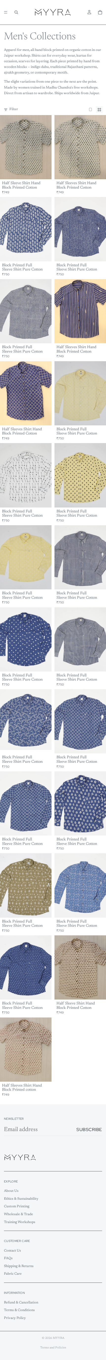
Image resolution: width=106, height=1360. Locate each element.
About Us (11, 1191)
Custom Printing (16, 1206)
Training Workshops (19, 1222)
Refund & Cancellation (21, 1302)
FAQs (8, 1258)
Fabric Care (13, 1274)
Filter (13, 109)
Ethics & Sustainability (21, 1199)
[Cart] (100, 12)
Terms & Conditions (19, 1310)
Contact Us (12, 1251)
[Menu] (5, 12)
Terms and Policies (53, 1347)
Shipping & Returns (19, 1266)
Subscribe (89, 1129)
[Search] (16, 12)
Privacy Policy (15, 1318)
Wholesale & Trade (18, 1214)
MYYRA (58, 1338)
